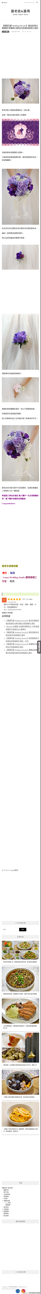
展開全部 (4, 1188)
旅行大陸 (6, 1192)
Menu (5, 2)
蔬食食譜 (6, 1196)
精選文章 (6, 1190)
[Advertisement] (20, 56)
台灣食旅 (6, 1209)
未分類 (5, 1198)
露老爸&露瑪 (20, 11)
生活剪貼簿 (7, 1194)
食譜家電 (6, 1211)
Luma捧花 (5, 31)
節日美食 (6, 1215)
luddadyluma (15, 31)
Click (39, 647)
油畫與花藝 (7, 1200)
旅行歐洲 (6, 1207)
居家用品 (6, 1213)
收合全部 (10, 1188)
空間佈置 (7, 1205)
